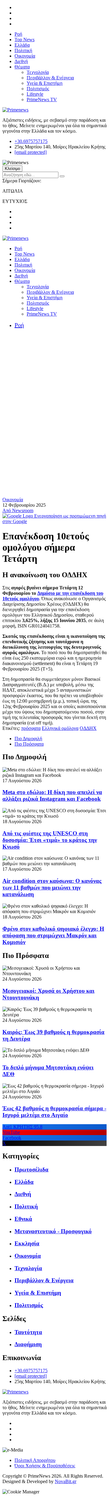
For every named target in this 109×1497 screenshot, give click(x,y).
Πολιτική (23, 50)
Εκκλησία (27, 1243)
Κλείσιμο (12, 168)
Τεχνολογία (38, 72)
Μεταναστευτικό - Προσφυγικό (53, 1231)
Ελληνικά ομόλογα (60, 728)
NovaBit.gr (65, 1481)
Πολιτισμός (38, 88)
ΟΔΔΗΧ (88, 728)
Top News (25, 39)
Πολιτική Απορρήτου (35, 1460)
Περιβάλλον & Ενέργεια (50, 77)
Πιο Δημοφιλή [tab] (28, 738)
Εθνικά (23, 1219)
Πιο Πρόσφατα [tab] (29, 744)
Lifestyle (35, 94)
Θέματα (22, 66)
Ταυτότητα (28, 1332)
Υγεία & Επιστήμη (44, 83)
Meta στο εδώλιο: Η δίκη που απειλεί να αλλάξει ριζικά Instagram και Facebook (52, 795)
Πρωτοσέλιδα (31, 1169)
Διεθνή (21, 61)
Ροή (18, 34)
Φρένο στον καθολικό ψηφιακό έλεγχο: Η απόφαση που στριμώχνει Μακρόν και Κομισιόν (53, 935)
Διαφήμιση (28, 1344)
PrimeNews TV (42, 99)
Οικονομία (25, 55)
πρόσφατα (31, 728)
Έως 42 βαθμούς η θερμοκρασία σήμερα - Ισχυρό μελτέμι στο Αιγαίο (54, 1111)
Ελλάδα (22, 45)
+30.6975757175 (31, 141)
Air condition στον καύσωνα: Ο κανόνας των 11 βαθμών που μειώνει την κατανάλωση (51, 887)
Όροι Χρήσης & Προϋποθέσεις (45, 1465)
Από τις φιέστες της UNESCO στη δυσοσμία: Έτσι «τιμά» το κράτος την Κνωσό (49, 840)
